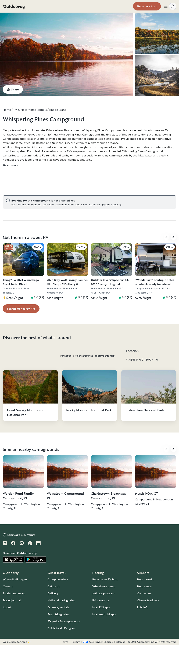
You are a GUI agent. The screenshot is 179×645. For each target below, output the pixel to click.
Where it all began (15, 579)
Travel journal (12, 600)
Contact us (144, 593)
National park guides (61, 600)
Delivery (53, 593)
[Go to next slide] (173, 237)
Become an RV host (105, 579)
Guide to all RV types (61, 628)
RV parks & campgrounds (64, 621)
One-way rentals (58, 607)
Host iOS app (101, 607)
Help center (144, 586)
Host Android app (104, 614)
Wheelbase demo (103, 586)
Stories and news (14, 593)
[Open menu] (170, 6)
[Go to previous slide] (166, 237)
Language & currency (21, 535)
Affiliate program (103, 593)
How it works (145, 579)
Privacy (76, 642)
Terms (64, 642)
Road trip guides (58, 614)
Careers (8, 586)
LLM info (142, 607)
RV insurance (100, 600)
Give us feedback (148, 600)
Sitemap (120, 642)
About (7, 607)
